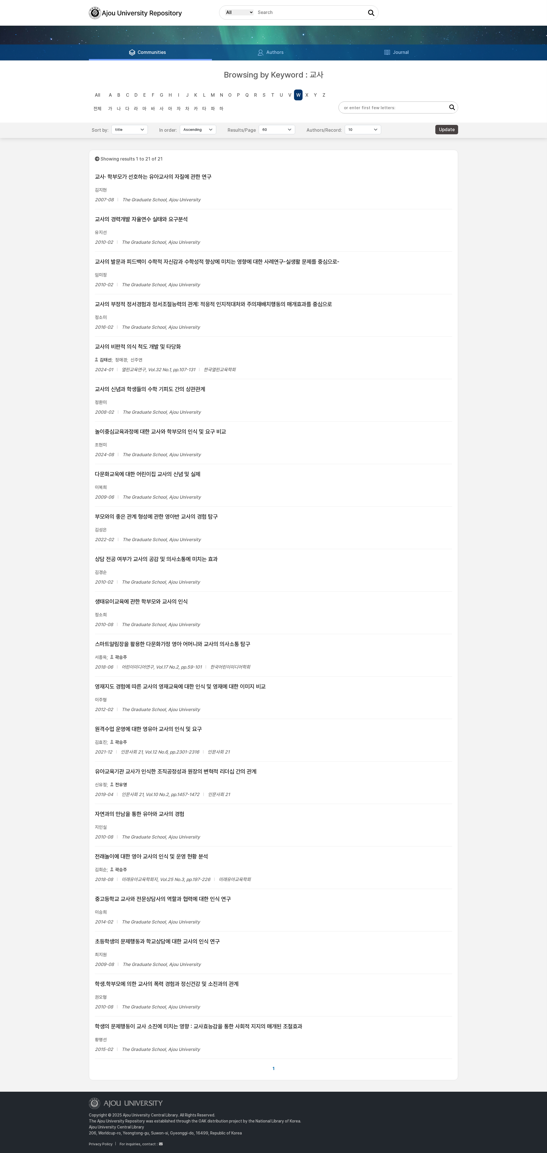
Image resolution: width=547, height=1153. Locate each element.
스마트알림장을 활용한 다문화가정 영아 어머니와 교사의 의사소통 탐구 (172, 644)
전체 (97, 108)
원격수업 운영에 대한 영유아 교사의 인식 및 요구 (148, 729)
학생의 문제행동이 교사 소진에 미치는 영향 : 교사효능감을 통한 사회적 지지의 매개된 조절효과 (198, 1026)
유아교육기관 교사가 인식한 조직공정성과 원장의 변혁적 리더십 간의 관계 (175, 771)
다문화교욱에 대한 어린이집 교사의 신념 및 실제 (147, 474)
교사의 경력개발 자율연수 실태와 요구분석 (141, 219)
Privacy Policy (101, 1144)
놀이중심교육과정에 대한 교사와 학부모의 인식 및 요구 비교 (160, 431)
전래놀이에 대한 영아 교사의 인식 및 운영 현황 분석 (151, 856)
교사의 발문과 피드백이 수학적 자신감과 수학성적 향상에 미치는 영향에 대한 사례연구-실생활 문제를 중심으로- (217, 261)
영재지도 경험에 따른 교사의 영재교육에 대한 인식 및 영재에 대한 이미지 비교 (180, 686)
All (97, 95)
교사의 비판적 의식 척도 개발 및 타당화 (138, 346)
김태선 (106, 360)
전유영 (121, 784)
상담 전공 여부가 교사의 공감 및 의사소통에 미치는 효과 (156, 559)
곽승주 (121, 657)
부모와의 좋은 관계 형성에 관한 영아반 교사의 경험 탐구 (156, 516)
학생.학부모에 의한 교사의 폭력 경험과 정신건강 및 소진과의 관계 (166, 984)
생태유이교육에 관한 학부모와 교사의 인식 (141, 601)
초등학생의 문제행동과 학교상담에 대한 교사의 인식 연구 (157, 941)
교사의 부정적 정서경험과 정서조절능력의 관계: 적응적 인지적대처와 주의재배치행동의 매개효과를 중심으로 (213, 304)
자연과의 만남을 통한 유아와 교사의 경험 (139, 814)
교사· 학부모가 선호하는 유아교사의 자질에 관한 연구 (153, 176)
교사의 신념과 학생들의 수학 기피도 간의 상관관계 (150, 389)
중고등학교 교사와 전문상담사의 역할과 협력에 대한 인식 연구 (163, 899)
